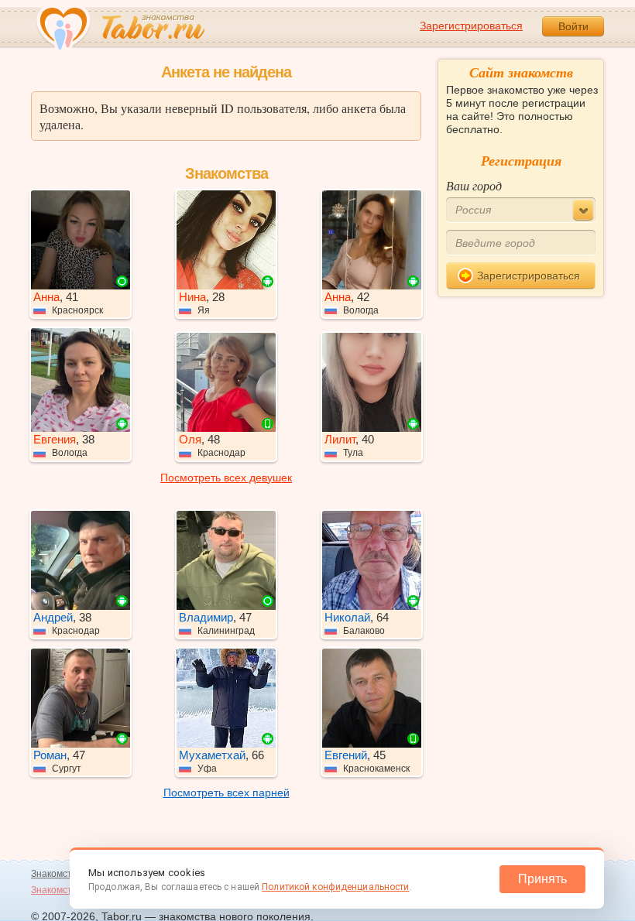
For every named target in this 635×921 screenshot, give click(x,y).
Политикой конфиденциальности (335, 887)
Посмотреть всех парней (226, 792)
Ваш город (474, 185)
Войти (573, 26)
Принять (542, 878)
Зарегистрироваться (471, 25)
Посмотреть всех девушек (226, 477)
